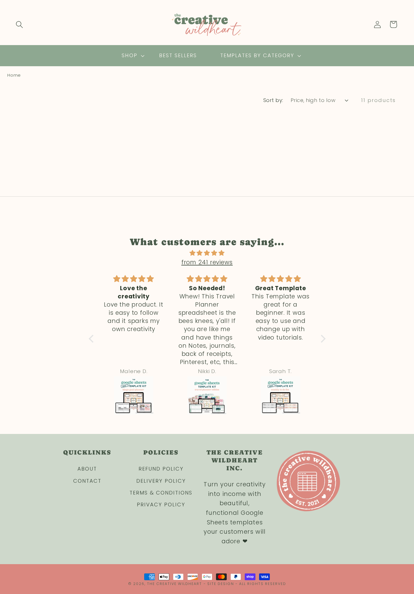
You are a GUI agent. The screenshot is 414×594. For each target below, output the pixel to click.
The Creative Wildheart (174, 583)
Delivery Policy (161, 480)
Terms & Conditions (161, 492)
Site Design (220, 583)
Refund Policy (161, 468)
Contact (87, 480)
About (87, 468)
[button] (19, 24)
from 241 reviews (207, 262)
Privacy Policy (161, 504)
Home (14, 75)
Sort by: (273, 100)
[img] (207, 253)
